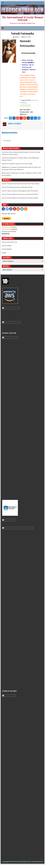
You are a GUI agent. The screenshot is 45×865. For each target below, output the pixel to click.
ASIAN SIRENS (7, 249)
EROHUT (6, 180)
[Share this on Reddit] (24, 118)
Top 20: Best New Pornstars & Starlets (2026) (17, 187)
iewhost (17, 37)
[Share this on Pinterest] (21, 118)
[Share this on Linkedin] (35, 118)
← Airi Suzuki (6, 140)
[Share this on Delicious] (38, 118)
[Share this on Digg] (31, 118)
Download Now (25, 105)
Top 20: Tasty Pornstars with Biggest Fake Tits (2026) (20, 191)
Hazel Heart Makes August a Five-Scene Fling (17, 163)
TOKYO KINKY (7, 246)
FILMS (4, 253)
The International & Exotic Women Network (22, 18)
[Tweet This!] (10, 118)
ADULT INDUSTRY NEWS (11, 148)
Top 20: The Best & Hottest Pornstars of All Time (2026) (20, 183)
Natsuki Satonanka (22, 33)
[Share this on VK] (28, 118)
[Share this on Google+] (17, 118)
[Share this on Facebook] (14, 118)
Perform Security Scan (9, 242)
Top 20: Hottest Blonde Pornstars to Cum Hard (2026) (20, 194)
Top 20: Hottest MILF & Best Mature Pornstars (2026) (20, 198)
